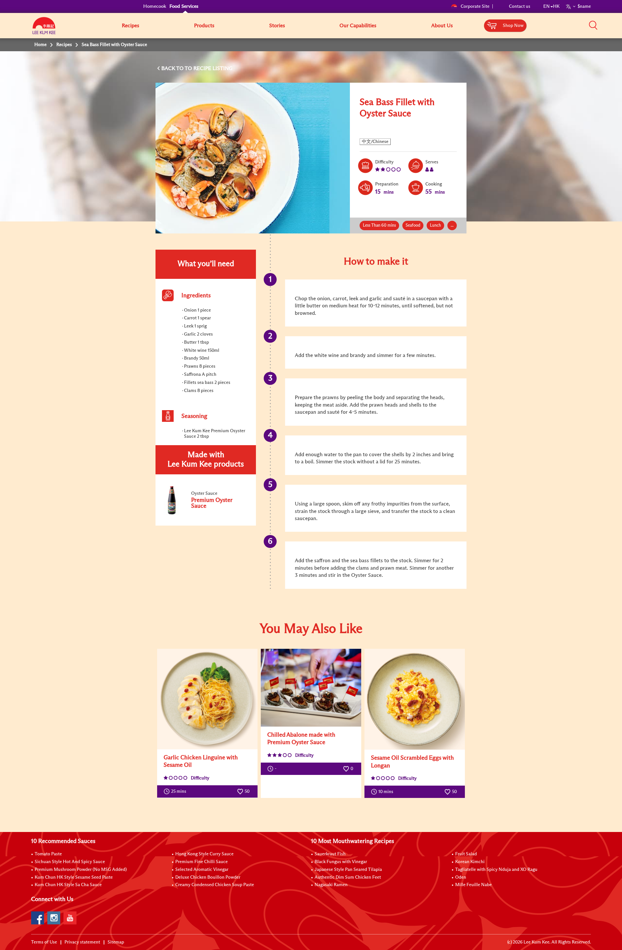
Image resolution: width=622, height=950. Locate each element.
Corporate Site (475, 6)
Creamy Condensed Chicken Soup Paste (214, 885)
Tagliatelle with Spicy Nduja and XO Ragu (496, 869)
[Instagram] (53, 917)
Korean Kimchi (470, 862)
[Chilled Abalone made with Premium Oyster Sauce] (311, 688)
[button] (593, 25)
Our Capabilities (358, 25)
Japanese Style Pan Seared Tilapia (348, 869)
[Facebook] (37, 917)
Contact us (519, 6)
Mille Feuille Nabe (473, 885)
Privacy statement (82, 942)
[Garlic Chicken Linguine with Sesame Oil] (207, 699)
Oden (460, 877)
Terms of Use (44, 942)
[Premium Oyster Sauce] (205, 513)
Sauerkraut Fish (330, 854)
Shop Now (513, 25)
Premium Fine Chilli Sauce (201, 862)
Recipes (130, 25)
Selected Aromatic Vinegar (201, 869)
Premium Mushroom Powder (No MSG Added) (81, 869)
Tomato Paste (48, 854)
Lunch (435, 225)
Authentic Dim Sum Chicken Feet (348, 877)
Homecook (154, 6)
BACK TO (173, 68)
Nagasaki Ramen (331, 885)
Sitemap (116, 942)
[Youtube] (69, 917)
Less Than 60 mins (379, 225)
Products (204, 25)
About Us (442, 25)
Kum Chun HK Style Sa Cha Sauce (68, 885)
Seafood (413, 225)
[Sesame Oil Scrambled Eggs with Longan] (414, 699)
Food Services (183, 6)
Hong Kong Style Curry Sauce (204, 854)
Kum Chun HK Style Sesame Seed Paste (74, 877)
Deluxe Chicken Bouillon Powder (207, 877)
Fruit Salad (466, 854)
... (452, 225)
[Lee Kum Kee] (44, 29)
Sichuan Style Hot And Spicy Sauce (70, 862)
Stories (277, 25)
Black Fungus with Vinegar (341, 862)
